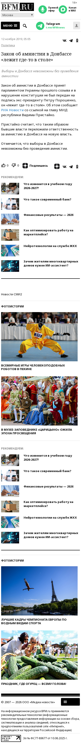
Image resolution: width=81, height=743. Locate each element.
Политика (8, 45)
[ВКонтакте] (64, 40)
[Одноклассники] (77, 40)
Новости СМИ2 (11, 294)
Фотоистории (12, 306)
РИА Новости (13, 110)
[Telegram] (71, 40)
